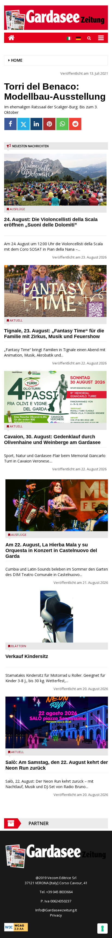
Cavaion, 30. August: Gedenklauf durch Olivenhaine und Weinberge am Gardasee (52, 439)
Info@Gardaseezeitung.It (56, 910)
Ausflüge (17, 209)
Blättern (18, 646)
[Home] (9, 38)
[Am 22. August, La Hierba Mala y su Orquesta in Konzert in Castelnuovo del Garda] (56, 505)
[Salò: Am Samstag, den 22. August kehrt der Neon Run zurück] (56, 722)
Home (16, 60)
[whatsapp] (62, 124)
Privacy (56, 915)
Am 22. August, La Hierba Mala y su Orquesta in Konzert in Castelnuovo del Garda (51, 550)
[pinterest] (49, 124)
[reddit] (75, 124)
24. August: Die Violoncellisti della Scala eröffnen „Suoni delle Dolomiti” (51, 222)
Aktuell (16, 320)
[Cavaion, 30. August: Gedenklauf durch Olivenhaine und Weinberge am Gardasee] (55, 397)
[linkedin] (36, 124)
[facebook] (10, 124)
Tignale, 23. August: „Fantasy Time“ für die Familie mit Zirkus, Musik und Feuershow (54, 333)
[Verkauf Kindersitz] (56, 617)
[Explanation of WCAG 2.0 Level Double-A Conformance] (16, 926)
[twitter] (23, 124)
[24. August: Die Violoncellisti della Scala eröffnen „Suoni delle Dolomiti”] (55, 180)
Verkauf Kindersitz (26, 656)
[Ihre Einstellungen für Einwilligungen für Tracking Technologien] (102, 928)
